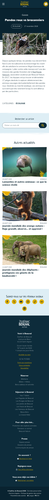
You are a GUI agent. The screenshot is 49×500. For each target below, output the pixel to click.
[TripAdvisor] (41, 301)
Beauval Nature (24, 431)
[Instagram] (28, 301)
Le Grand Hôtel (24, 415)
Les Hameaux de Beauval (24, 409)
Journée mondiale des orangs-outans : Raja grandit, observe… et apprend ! (23, 227)
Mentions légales (14, 493)
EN (38, 495)
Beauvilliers (24, 412)
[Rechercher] (43, 125)
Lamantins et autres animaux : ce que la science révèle (24, 183)
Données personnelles (34, 491)
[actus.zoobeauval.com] (25, 4)
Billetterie (24, 379)
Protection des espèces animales (25, 426)
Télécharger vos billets (25, 480)
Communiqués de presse (24, 448)
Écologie (25, 15)
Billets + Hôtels (24, 382)
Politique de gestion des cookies (31, 493)
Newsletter (25, 368)
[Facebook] (7, 301)
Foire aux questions (24, 363)
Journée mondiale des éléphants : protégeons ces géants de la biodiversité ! (20, 273)
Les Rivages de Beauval (24, 401)
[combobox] (24, 125)
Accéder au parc (25, 355)
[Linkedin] (24, 308)
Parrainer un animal (24, 428)
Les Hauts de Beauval (25, 406)
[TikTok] (34, 301)
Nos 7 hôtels (24, 395)
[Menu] (3, 4)
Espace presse (24, 442)
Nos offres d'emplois (25, 469)
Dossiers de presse (24, 445)
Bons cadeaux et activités (24, 384)
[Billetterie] (46, 4)
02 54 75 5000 (24, 359)
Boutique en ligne (25, 459)
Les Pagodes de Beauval (24, 398)
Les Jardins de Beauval (24, 404)
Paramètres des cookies (18, 495)
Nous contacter (24, 365)
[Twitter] (14, 301)
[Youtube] (21, 301)
